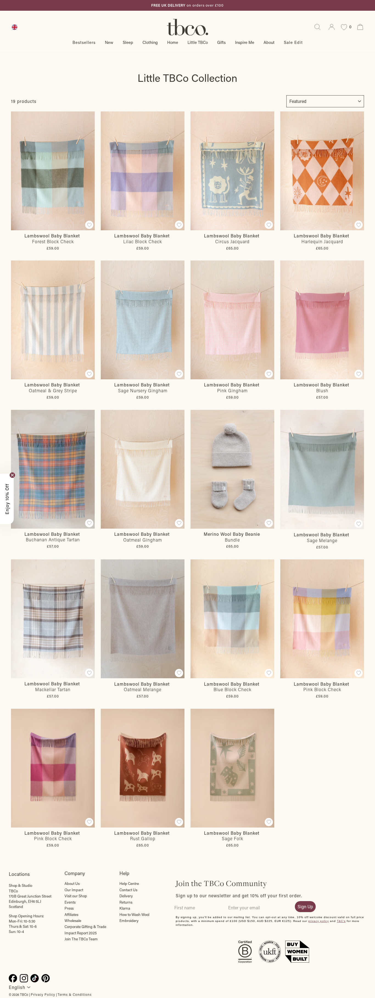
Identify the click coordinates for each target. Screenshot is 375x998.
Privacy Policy (43, 994)
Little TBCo (198, 42)
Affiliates (71, 914)
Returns (125, 902)
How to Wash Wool (134, 914)
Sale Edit (293, 42)
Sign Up (305, 906)
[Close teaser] (12, 475)
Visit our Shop (76, 895)
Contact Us (128, 889)
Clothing (150, 42)
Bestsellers (84, 42)
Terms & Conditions (75, 994)
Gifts (221, 42)
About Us (72, 883)
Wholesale (73, 920)
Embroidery (129, 920)
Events (70, 902)
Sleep (128, 42)
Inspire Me (244, 42)
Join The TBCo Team (81, 939)
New (109, 42)
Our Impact (74, 889)
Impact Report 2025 (81, 932)
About (269, 42)
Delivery (126, 895)
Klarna (124, 908)
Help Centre (129, 883)
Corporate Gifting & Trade (85, 926)
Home (172, 42)
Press (69, 908)
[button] (7, 499)
